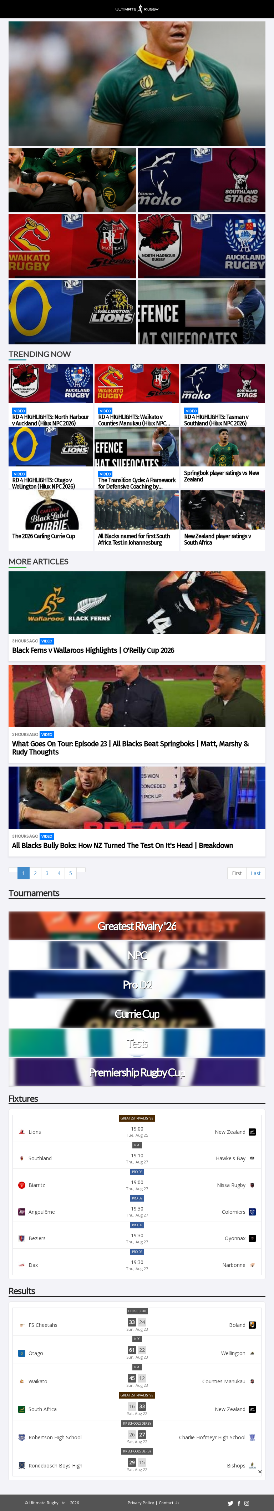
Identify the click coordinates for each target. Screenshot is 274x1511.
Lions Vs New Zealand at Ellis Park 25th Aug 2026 (137, 1132)
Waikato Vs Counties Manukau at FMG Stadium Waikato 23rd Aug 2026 (137, 1381)
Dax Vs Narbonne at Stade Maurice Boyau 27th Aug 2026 (137, 1265)
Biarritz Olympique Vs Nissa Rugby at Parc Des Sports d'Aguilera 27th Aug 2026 (137, 1185)
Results (22, 1291)
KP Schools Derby (137, 1423)
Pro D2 (137, 1171)
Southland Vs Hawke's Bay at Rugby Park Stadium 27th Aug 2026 (137, 1158)
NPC (137, 1145)
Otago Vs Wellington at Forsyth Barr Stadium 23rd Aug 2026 (137, 1353)
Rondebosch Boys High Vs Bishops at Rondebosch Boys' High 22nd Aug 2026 (137, 1465)
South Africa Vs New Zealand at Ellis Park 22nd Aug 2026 (137, 1409)
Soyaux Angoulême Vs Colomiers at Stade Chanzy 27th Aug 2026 (137, 1212)
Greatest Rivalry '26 (137, 1118)
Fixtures (23, 1098)
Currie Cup (137, 1311)
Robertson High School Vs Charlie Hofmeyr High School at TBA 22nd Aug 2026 (137, 1437)
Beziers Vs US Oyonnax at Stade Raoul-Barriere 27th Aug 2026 (137, 1238)
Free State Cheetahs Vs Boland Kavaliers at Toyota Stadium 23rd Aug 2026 (137, 1325)
